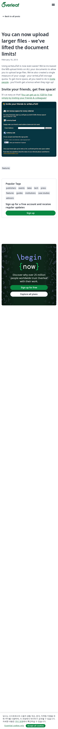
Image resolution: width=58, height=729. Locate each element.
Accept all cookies (35, 725)
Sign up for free (29, 287)
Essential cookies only (14, 725)
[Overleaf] (10, 4)
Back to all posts (11, 16)
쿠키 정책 (19, 721)
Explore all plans (29, 294)
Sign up (31, 213)
